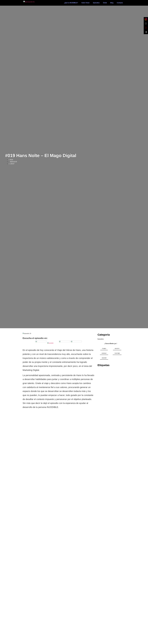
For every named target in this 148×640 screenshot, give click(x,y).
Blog (111, 3)
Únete (105, 3)
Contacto (120, 3)
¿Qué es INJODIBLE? (71, 3)
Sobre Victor (85, 3)
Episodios (96, 3)
